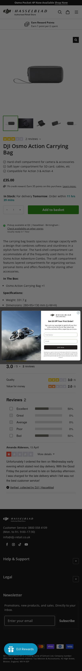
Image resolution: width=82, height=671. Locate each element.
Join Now (60, 347)
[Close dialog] (78, 312)
